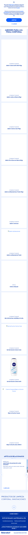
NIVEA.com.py (11, 4)
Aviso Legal (14, 523)
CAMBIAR (14, 24)
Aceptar (14, 20)
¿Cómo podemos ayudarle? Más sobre (14, 527)
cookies (18, 7)
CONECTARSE (14, 514)
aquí (14, 15)
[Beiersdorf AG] (5, 533)
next (26, 475)
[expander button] (14, 507)
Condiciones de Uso (8, 521)
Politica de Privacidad (20, 521)
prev (2, 475)
